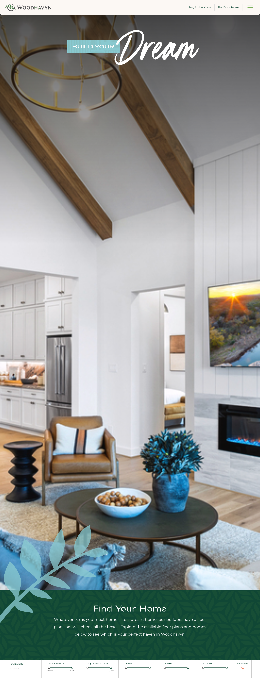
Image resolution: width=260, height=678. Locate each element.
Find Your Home (229, 7)
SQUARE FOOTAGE (98, 663)
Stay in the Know (199, 7)
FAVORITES (242, 663)
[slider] (49, 668)
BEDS (129, 663)
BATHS (168, 663)
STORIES (207, 663)
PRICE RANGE (56, 663)
